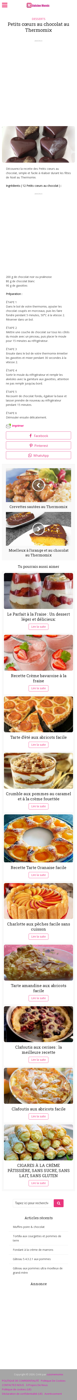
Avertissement (53, 1393)
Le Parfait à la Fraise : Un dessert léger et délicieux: (38, 616)
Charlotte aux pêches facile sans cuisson (38, 926)
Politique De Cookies (53, 1380)
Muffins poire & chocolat (29, 1227)
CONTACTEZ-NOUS (13, 1385)
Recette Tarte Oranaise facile (38, 867)
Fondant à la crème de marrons (33, 1250)
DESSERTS (38, 19)
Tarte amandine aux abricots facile (38, 988)
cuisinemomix (55, 1374)
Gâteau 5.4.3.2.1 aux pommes (32, 1259)
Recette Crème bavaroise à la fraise (38, 678)
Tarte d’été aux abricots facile (38, 737)
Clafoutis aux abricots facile (39, 1108)
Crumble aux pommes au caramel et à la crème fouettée (38, 796)
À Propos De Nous (37, 1385)
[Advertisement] (38, 81)
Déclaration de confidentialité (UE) (22, 1393)
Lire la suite (38, 626)
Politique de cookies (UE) (16, 1389)
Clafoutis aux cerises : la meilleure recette (38, 1050)
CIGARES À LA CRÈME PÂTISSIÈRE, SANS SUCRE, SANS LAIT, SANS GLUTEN (39, 1170)
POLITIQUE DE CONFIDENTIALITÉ (20, 1380)
